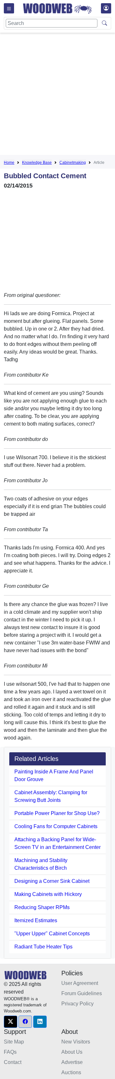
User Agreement (79, 983)
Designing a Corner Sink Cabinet (51, 881)
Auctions (71, 1072)
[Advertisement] (57, 95)
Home (9, 162)
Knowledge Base (37, 162)
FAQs (10, 1052)
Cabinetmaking (72, 162)
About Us (71, 1052)
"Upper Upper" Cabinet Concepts (52, 933)
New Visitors (75, 1041)
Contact (12, 1062)
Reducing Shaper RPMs (42, 907)
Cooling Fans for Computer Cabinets (55, 826)
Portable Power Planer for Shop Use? (57, 813)
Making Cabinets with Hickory (48, 894)
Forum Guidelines (81, 993)
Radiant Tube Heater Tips (43, 946)
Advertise (72, 1062)
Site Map (14, 1041)
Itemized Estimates (35, 920)
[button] (10, 1022)
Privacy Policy (77, 1003)
